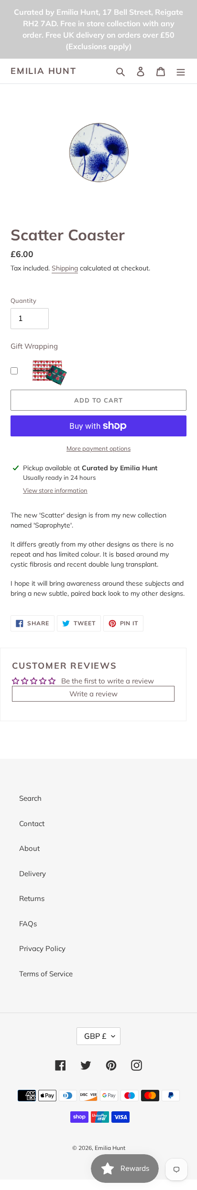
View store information (55, 490)
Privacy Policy (42, 948)
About (29, 848)
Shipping (65, 268)
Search (30, 798)
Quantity (23, 300)
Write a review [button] (93, 693)
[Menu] (181, 71)
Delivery (32, 873)
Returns (31, 898)
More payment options (98, 448)
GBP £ (95, 1036)
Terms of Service (46, 973)
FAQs (28, 923)
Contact (31, 823)
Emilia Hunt (44, 71)
